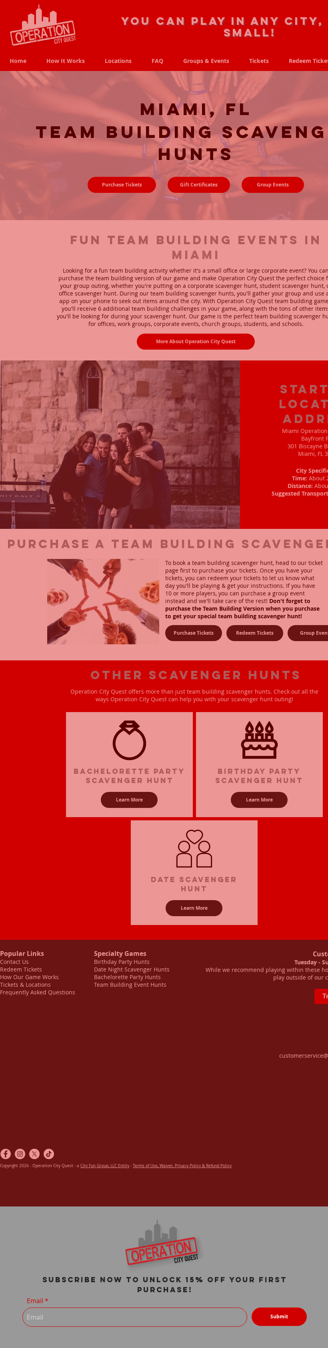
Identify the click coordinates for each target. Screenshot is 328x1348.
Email (35, 1300)
